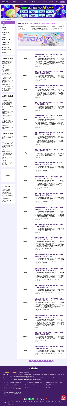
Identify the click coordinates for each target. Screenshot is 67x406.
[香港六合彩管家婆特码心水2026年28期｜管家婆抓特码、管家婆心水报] (25, 355)
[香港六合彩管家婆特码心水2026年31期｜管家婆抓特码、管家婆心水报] (25, 157)
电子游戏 (20, 1)
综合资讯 (4, 52)
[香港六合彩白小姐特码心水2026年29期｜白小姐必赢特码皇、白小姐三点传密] (25, 277)
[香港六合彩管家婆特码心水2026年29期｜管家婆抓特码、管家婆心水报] (25, 294)
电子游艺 (27, 382)
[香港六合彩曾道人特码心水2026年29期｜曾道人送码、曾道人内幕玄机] (25, 246)
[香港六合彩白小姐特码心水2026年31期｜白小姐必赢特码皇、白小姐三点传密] (25, 140)
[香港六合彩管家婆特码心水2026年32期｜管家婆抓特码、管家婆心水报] (25, 110)
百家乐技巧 (5, 27)
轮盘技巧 (4, 35)
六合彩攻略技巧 (6, 40)
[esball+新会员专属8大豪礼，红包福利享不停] (33, 17)
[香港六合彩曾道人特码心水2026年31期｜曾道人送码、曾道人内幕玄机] (25, 124)
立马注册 (62, 1)
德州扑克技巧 (5, 32)
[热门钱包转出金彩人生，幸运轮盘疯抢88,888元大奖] (8, 181)
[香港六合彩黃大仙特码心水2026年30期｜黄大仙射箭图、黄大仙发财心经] (25, 201)
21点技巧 (4, 30)
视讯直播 (6, 382)
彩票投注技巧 (5, 44)
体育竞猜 (27, 385)
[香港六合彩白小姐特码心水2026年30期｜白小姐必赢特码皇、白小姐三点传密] (25, 216)
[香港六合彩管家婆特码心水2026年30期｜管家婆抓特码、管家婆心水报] (25, 232)
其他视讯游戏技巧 (6, 49)
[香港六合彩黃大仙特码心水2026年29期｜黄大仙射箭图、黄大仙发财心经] (25, 263)
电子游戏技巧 (5, 47)
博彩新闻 (39, 1)
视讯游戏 (15, 1)
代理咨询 (56, 1)
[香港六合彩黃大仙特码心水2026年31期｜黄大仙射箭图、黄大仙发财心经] (25, 170)
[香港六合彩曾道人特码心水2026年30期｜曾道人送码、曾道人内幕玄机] (25, 185)
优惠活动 (45, 1)
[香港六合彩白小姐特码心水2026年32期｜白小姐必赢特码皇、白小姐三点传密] (25, 94)
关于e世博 (11, 402)
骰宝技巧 (4, 37)
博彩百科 (34, 1)
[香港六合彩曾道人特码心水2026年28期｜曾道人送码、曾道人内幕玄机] (25, 307)
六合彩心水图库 (6, 42)
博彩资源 (51, 1)
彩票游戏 (26, 1)
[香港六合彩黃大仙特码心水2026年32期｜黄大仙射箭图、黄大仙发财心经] (25, 79)
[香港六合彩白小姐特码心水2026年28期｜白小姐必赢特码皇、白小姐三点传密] (25, 324)
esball (4, 19)
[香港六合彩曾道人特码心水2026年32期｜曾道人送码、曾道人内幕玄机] (25, 63)
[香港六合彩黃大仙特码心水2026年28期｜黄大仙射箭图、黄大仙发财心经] (25, 340)
